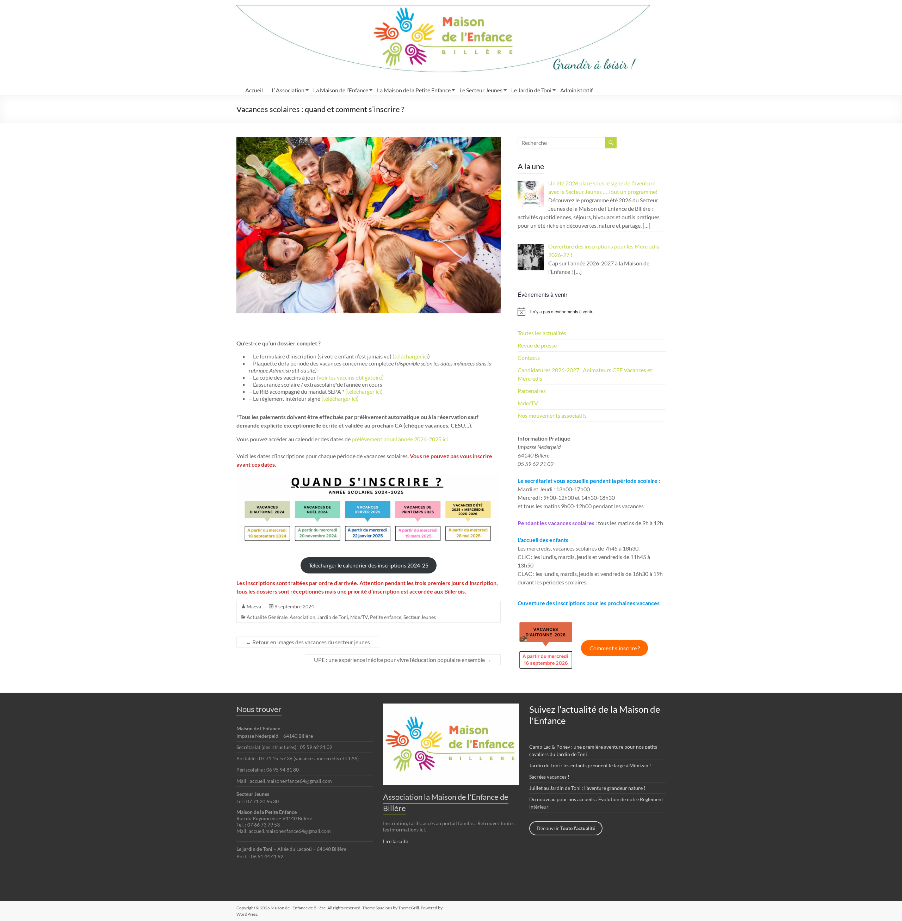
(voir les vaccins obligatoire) (350, 377)
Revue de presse (537, 345)
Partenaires (532, 390)
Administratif (576, 90)
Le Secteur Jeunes (480, 90)
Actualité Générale (267, 617)
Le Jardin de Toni (531, 90)
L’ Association (288, 90)
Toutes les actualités (542, 333)
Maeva (254, 606)
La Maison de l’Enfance (340, 90)
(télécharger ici (409, 356)
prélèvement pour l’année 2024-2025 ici (400, 439)
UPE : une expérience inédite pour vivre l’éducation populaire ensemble (403, 659)
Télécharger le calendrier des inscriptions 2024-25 (368, 565)
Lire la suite (395, 841)
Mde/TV (359, 617)
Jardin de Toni (332, 617)
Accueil (254, 90)
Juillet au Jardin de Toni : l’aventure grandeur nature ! (587, 788)
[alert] (592, 311)
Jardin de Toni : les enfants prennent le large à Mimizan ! (590, 765)
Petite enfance (385, 617)
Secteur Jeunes (419, 617)
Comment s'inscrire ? (614, 648)
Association (302, 617)
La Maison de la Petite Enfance (414, 90)
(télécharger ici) (363, 391)
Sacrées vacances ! (549, 777)
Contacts (529, 357)
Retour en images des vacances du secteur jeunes (308, 642)
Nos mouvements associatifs (552, 415)
